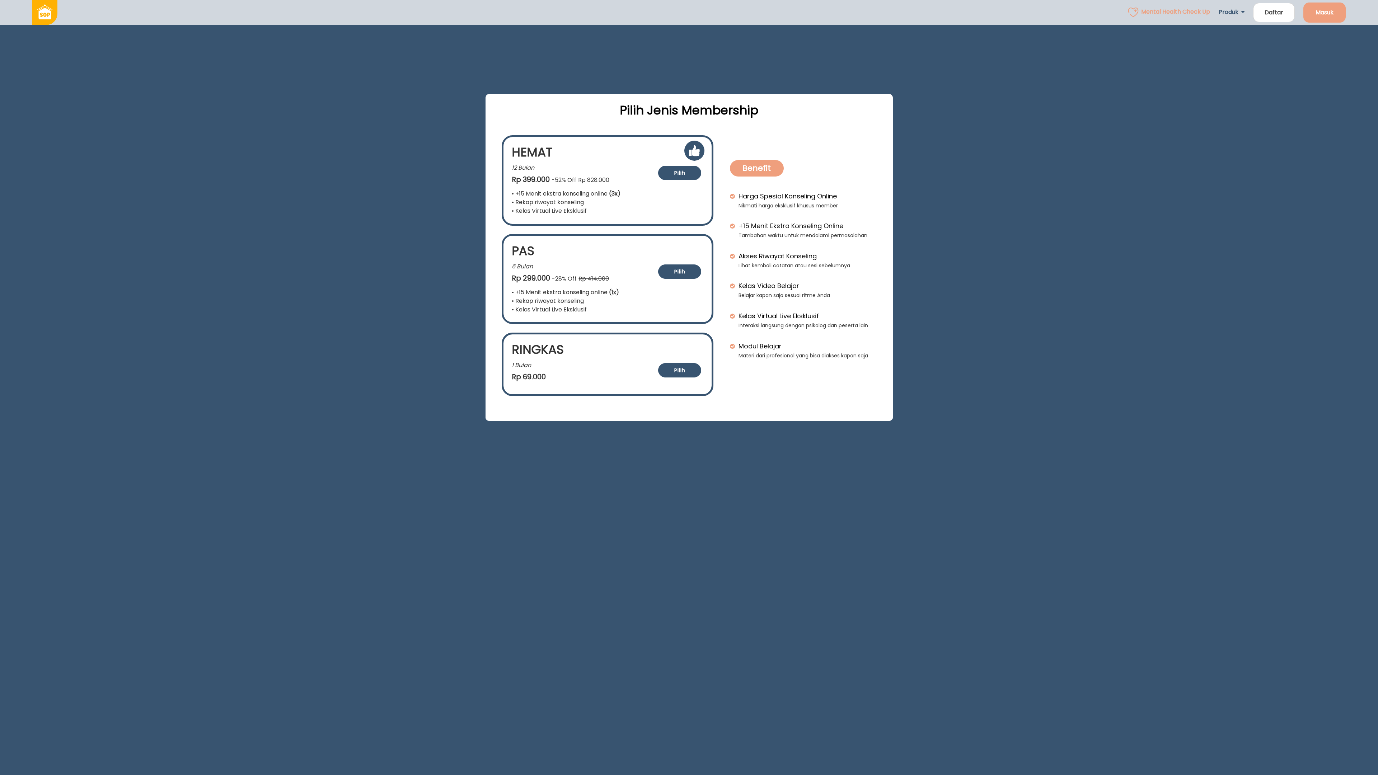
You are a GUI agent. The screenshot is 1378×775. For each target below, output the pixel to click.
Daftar (1274, 12)
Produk (1230, 12)
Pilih (679, 173)
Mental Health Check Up (1175, 12)
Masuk (1325, 12)
